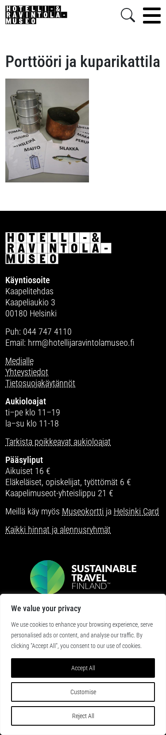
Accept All (83, 668)
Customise (83, 691)
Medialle (19, 361)
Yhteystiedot (26, 372)
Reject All (83, 715)
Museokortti (83, 511)
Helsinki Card (136, 511)
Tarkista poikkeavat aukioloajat (58, 441)
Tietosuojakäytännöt (40, 383)
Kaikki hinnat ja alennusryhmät (58, 529)
